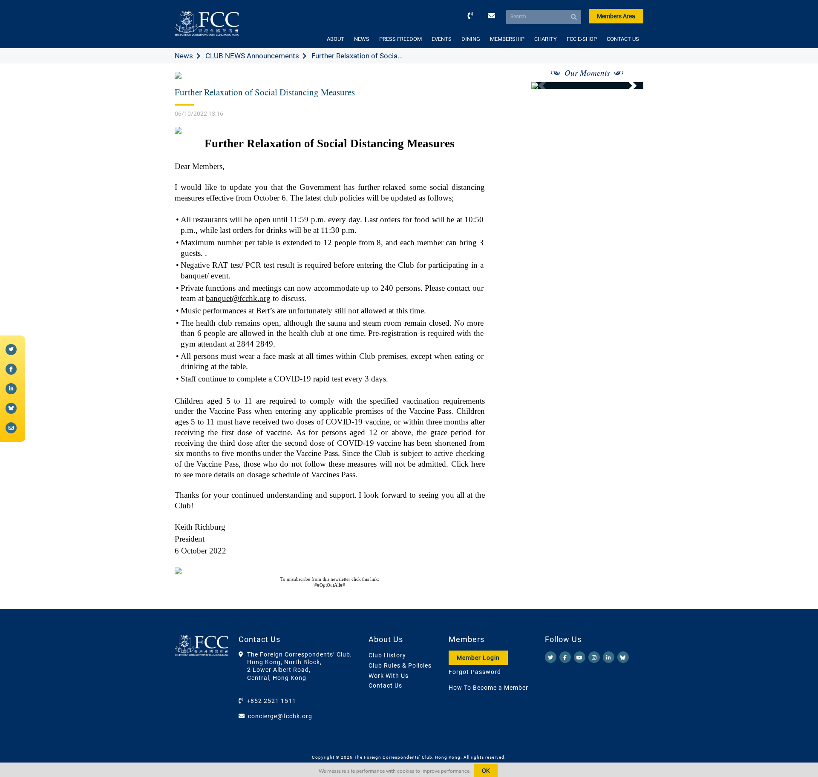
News (184, 56)
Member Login (478, 657)
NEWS (361, 39)
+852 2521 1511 (271, 700)
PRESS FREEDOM (400, 39)
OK (486, 770)
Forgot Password (475, 671)
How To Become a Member (488, 687)
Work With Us (389, 675)
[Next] (627, 85)
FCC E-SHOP (582, 39)
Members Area (616, 16)
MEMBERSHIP (507, 39)
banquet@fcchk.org (238, 298)
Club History (387, 655)
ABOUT (335, 39)
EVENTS (442, 39)
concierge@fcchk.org (280, 716)
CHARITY (545, 39)
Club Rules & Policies (400, 665)
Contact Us (385, 685)
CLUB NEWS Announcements (252, 56)
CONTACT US (623, 39)
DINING (470, 39)
